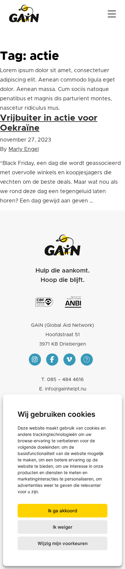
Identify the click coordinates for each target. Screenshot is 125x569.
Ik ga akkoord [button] (62, 511)
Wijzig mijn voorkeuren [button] (63, 543)
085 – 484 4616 (65, 379)
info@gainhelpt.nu (65, 389)
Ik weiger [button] (63, 527)
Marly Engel (23, 149)
